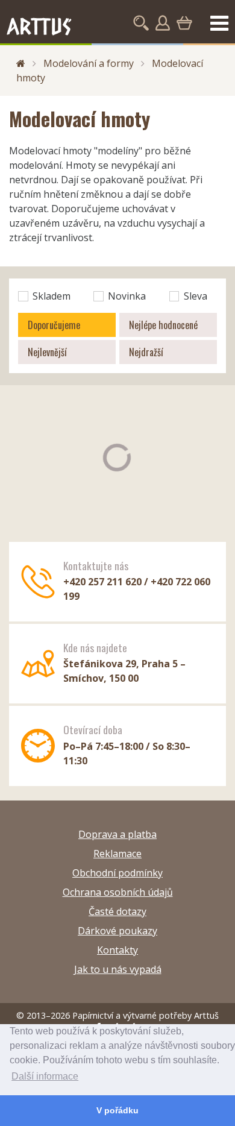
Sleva (195, 296)
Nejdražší (146, 352)
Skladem (51, 296)
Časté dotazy (117, 911)
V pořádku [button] (117, 1110)
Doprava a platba (117, 834)
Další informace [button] (44, 1076)
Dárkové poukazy (117, 930)
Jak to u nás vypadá (117, 969)
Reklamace (117, 853)
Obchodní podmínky (117, 872)
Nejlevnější (47, 352)
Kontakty (117, 950)
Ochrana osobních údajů (118, 892)
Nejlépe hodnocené (163, 325)
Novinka (127, 296)
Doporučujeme (54, 325)
